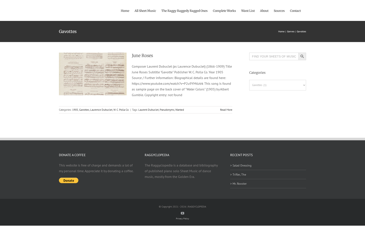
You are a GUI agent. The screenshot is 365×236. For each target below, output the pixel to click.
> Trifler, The (238, 174)
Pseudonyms (167, 110)
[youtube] (182, 213)
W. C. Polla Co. (121, 110)
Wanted (179, 110)
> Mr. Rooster (238, 184)
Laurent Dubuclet (148, 110)
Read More (226, 110)
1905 (75, 110)
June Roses (142, 55)
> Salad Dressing (241, 165)
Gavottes (84, 110)
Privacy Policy (182, 218)
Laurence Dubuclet (101, 110)
